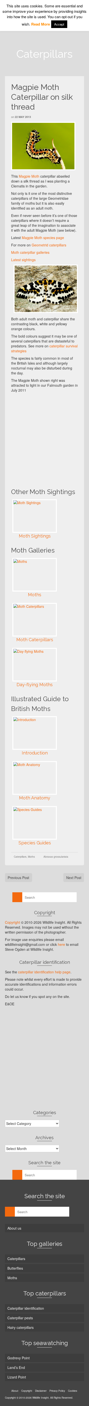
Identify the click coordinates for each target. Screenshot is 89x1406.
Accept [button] (59, 24)
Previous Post (18, 877)
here (61, 944)
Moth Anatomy (34, 797)
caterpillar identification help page (44, 971)
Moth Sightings (35, 536)
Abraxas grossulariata (56, 856)
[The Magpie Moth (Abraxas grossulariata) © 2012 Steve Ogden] (46, 289)
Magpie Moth (29, 176)
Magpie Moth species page (43, 237)
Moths (34, 594)
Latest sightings (23, 259)
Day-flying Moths (35, 684)
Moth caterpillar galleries (30, 252)
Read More (40, 24)
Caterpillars (20, 856)
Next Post (73, 877)
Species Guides (35, 842)
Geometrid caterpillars (49, 244)
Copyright (12, 922)
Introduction (35, 752)
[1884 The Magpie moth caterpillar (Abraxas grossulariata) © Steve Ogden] (43, 146)
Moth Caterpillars (34, 639)
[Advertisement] (44, 439)
